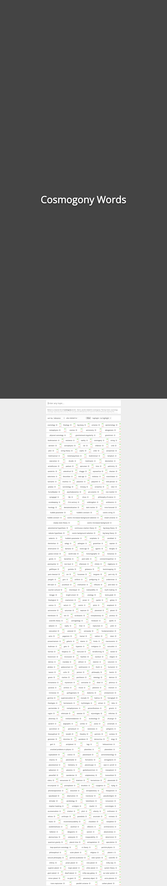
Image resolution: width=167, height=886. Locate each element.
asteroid (70, 631)
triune (81, 688)
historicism (52, 657)
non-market (110, 492)
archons (66, 688)
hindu (95, 641)
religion (112, 657)
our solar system (109, 873)
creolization (81, 585)
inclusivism (110, 801)
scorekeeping (53, 502)
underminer (110, 579)
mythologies (85, 703)
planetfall (52, 775)
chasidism (92, 822)
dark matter (90, 507)
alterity (96, 811)
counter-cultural (54, 590)
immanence (52, 682)
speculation (110, 842)
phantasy (52, 719)
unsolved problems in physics (60, 749)
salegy (67, 543)
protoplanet (68, 785)
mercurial (80, 652)
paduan (68, 466)
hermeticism (95, 780)
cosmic (80, 605)
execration (53, 461)
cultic (65, 672)
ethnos (50, 816)
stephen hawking (55, 806)
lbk (69, 497)
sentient (51, 446)
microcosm (68, 657)
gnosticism (109, 435)
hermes (50, 652)
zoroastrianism (53, 641)
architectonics (109, 827)
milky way (109, 863)
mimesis (112, 816)
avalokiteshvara (54, 827)
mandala (66, 662)
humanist (111, 667)
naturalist (111, 646)
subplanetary (90, 775)
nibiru (50, 780)
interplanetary (96, 616)
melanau (95, 476)
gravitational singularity (84, 435)
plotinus (112, 682)
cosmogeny (98, 440)
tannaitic (51, 482)
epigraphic (67, 724)
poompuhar (52, 564)
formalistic (89, 760)
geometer (51, 739)
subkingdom (91, 502)
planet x (111, 852)
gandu (51, 559)
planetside (111, 780)
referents (90, 827)
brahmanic (89, 461)
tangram (96, 574)
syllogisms (110, 729)
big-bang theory (109, 528)
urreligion (75, 806)
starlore (64, 677)
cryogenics (99, 785)
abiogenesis (109, 430)
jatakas (50, 487)
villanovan (82, 564)
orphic (81, 451)
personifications (93, 708)
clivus (84, 497)
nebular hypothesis (55, 533)
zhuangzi (110, 719)
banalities (67, 559)
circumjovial (52, 785)
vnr (67, 574)
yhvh (83, 811)
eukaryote (71, 837)
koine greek (109, 595)
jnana (96, 724)
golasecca (88, 569)
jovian (85, 600)
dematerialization (70, 507)
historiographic (91, 554)
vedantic (52, 538)
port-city (111, 574)
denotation (109, 461)
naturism (111, 662)
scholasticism (109, 693)
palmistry (111, 466)
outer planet (74, 852)
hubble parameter (56, 513)
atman (100, 703)
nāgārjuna (111, 564)
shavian (112, 471)
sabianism (52, 770)
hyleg (113, 785)
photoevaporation (54, 791)
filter (88, 418)
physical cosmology (56, 435)
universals (110, 724)
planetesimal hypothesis (57, 528)
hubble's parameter (72, 538)
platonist (95, 688)
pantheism (80, 677)
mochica (65, 482)
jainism (79, 672)
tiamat (82, 636)
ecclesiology (93, 719)
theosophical (52, 734)
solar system (96, 858)
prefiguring (93, 579)
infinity (51, 863)
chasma (52, 760)
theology (66, 425)
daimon (112, 677)
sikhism (81, 662)
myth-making (109, 590)
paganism (66, 636)
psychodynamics (73, 492)
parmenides (52, 708)
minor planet (53, 878)
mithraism (111, 811)
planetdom (109, 749)
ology (113, 739)
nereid (112, 652)
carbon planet (107, 883)
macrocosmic (110, 641)
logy (88, 744)
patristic (98, 734)
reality (83, 440)
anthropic (65, 816)
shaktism (79, 780)
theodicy (83, 734)
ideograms (71, 832)
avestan (79, 713)
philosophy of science (105, 497)
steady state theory (60, 523)
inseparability (90, 837)
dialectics (90, 693)
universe (95, 425)
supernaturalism (67, 698)
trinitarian (52, 693)
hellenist (52, 832)
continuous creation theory (84, 528)
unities (82, 724)
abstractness (53, 837)
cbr (84, 446)
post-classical (53, 574)
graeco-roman (54, 554)
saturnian (68, 610)
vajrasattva (97, 471)
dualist (91, 806)
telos (113, 703)
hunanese (80, 574)
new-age (81, 476)
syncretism (53, 729)
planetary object (89, 878)
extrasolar (87, 631)
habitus (97, 698)
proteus (112, 616)
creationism (69, 600)
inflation (98, 446)
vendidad (110, 538)
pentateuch (72, 729)
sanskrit (51, 724)
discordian (66, 476)
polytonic (80, 482)
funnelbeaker (53, 492)
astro (50, 636)
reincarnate (64, 780)
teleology (96, 677)
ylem (50, 451)
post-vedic (85, 559)
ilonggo (52, 595)
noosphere (110, 822)
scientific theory (54, 621)
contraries (84, 682)
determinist (110, 837)
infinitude (64, 713)
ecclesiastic (79, 616)
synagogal (53, 497)
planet (112, 610)
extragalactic (109, 760)
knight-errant (71, 595)
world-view (72, 554)
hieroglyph (111, 698)
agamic (98, 549)
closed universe (109, 518)
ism (65, 616)
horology (51, 507)
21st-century (72, 502)
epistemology (110, 425)
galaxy (112, 600)
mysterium (69, 682)
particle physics (107, 847)
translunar (89, 796)
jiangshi (51, 579)
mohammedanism (72, 719)
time (97, 466)
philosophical (54, 852)
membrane (52, 616)
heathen (83, 657)
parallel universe (82, 883)
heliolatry (71, 765)
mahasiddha (90, 590)
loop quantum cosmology (59, 847)
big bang (80, 425)
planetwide (70, 760)
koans (51, 822)
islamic (82, 641)
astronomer (52, 610)
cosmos (72, 430)
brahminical (93, 456)
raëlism (97, 636)
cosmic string (107, 513)
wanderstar (70, 775)
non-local (67, 564)
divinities (66, 739)
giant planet (52, 873)
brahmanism (52, 440)
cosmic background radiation (82, 533)
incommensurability (71, 822)
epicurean (83, 466)
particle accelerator (76, 858)
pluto (95, 605)
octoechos (98, 487)
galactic (69, 641)
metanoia (110, 554)
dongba (112, 549)
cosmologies (109, 806)
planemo (69, 770)
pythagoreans (72, 693)
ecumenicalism (53, 811)
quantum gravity (54, 842)
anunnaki (96, 816)
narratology (67, 487)
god (51, 744)
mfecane (97, 585)
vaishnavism (83, 667)
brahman (51, 646)
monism (111, 688)
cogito (50, 713)
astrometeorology (107, 755)
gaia (65, 646)
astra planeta (109, 878)
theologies (51, 703)
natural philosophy (54, 858)
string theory (65, 451)
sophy (67, 626)
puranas (51, 688)
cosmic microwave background (98, 523)
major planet (72, 868)
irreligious (94, 646)
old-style (51, 585)
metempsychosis (73, 456)
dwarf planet (69, 873)
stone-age (83, 549)
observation (71, 796)
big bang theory (108, 533)
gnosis (50, 677)
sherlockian (52, 543)
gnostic (111, 708)
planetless (88, 749)
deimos (50, 662)
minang (83, 487)
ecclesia (112, 734)
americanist (52, 549)
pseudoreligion (108, 796)
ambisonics (110, 502)
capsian (112, 543)
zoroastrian (110, 451)
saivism (89, 832)
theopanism (110, 791)
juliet (112, 626)
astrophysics (68, 446)
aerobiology (70, 801)
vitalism (70, 811)
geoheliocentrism (89, 770)
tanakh (68, 734)
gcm (64, 579)
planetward (87, 755)
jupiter (98, 600)
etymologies (95, 713)
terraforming (97, 652)
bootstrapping (108, 569)
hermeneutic (68, 703)
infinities (111, 713)
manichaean (110, 476)
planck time (74, 842)
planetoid (98, 610)
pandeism (82, 739)
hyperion (79, 646)
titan (81, 626)
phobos (50, 667)
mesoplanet (109, 770)
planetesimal (53, 765)
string (113, 440)
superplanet (53, 755)
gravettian (97, 543)
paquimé (94, 482)
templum (110, 456)
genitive (50, 698)
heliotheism (90, 801)
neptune (83, 610)
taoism (50, 672)
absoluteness (108, 832)
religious (93, 852)
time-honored (109, 507)
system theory (109, 868)
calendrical (67, 471)
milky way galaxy (88, 873)
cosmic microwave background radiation (81, 518)
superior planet (53, 868)
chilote (97, 564)
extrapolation (92, 842)
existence (69, 440)
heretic (111, 672)
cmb (112, 446)
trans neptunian (56, 883)
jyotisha (71, 569)
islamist (96, 662)
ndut (113, 487)
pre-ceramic (92, 492)
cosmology (51, 425)
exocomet (73, 791)
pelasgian (81, 543)
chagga (81, 471)
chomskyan (73, 590)
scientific (112, 858)
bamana (68, 549)
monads (84, 698)
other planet (90, 868)
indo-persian (110, 482)
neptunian (96, 626)
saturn (66, 605)
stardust (98, 657)
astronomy (90, 430)
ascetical (74, 827)
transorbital (109, 775)
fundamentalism (108, 631)
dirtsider (52, 801)
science (70, 755)
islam (112, 636)
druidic (71, 461)
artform (77, 579)
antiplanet (70, 744)
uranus (51, 605)
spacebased (53, 796)
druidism (84, 785)
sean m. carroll (109, 765)
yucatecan (65, 585)
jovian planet (70, 863)
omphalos (93, 538)
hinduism (94, 621)
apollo (111, 621)
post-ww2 (111, 585)
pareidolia (81, 816)
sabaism (52, 626)
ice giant (70, 878)
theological (52, 600)
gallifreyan (53, 569)
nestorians (91, 729)
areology (91, 595)
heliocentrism (108, 744)
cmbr (95, 451)
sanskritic (51, 471)
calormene (51, 476)
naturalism (53, 631)
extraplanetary (91, 791)
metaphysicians (72, 708)
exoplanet (110, 605)
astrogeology (76, 621)
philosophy (96, 672)
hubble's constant (83, 513)
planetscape (89, 765)
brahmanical (53, 456)
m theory (85, 847)
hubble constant (53, 518)
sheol (98, 682)
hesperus (65, 652)
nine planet (91, 863)
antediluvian (52, 466)
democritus (98, 739)
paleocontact (65, 667)
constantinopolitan (107, 559)
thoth (98, 667)
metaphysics (53, 430)
